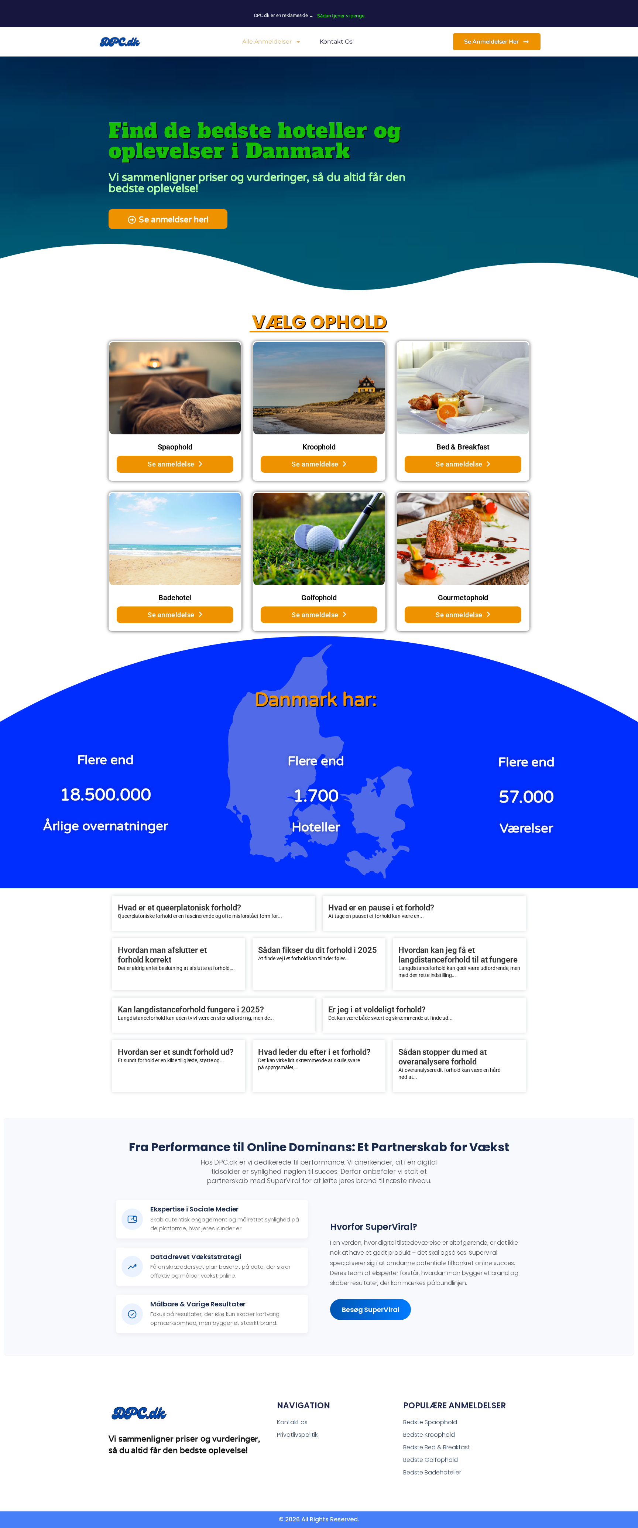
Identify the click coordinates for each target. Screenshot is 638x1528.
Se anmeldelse (171, 464)
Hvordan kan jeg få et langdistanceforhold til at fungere (458, 955)
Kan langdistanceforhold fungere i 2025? (191, 1009)
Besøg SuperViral (370, 1309)
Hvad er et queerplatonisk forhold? (179, 907)
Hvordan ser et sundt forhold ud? (176, 1052)
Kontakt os (336, 41)
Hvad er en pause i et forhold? (381, 907)
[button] (168, 219)
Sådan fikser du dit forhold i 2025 (317, 950)
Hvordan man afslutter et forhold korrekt (162, 955)
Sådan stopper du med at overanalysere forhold (442, 1056)
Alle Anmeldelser (266, 41)
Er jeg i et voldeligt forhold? (377, 1009)
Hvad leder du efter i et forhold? (314, 1052)
